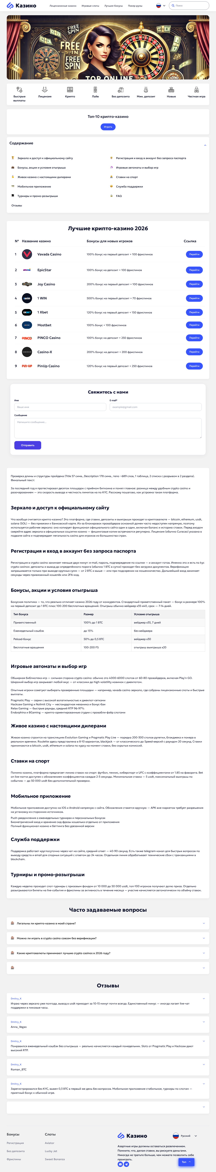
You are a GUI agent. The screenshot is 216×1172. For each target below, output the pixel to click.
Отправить (27, 445)
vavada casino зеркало (127, 690)
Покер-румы (135, 5)
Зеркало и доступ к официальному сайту (45, 158)
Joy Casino (46, 284)
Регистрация (15, 1143)
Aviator (49, 1143)
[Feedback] (108, 1107)
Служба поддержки (129, 186)
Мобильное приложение (34, 186)
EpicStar (44, 270)
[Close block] (205, 145)
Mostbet (44, 325)
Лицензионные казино (63, 5)
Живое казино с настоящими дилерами (44, 177)
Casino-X (44, 352)
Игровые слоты (90, 5)
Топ (184, 1162)
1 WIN (42, 298)
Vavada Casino (49, 254)
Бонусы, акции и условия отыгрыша (42, 167)
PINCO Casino (48, 338)
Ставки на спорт (127, 177)
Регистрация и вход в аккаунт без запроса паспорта (151, 158)
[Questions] (108, 968)
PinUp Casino (48, 366)
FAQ (119, 196)
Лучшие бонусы (113, 5)
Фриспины (14, 1159)
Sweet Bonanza (55, 1159)
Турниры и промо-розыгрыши (38, 196)
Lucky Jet (51, 1151)
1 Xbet (42, 312)
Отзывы (16, 205)
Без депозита (16, 1151)
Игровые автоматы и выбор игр (137, 167)
